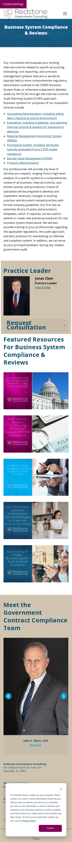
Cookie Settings (13, 4)
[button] (8, 696)
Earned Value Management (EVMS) (30, 158)
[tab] (36, 325)
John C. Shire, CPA (36, 741)
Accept (50, 828)
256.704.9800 (20, 783)
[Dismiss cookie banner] (61, 789)
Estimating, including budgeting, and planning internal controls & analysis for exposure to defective (37, 127)
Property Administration (23, 163)
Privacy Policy (28, 821)
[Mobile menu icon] (65, 13)
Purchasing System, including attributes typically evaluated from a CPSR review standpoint (33, 149)
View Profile (42, 287)
